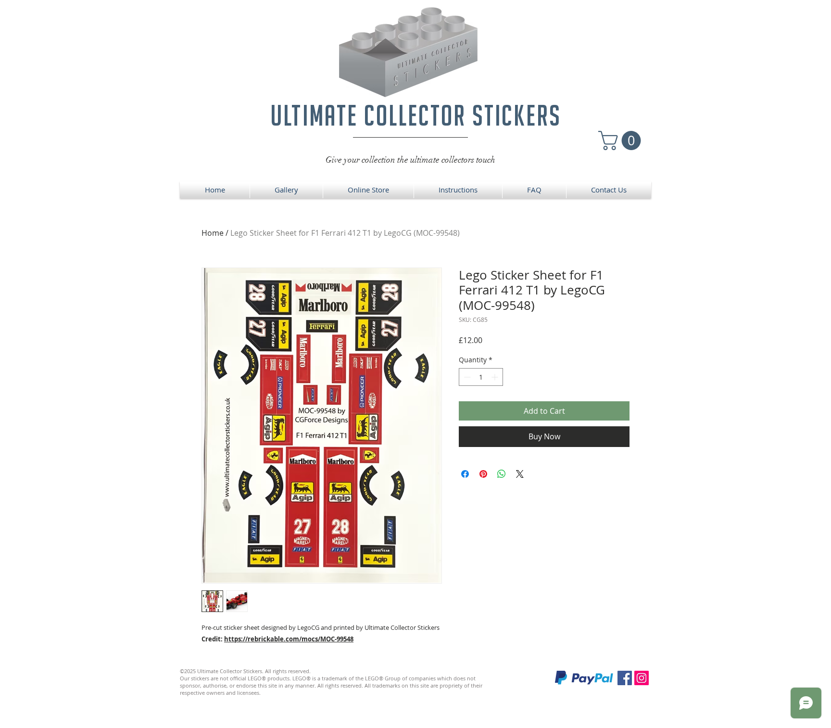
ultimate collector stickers (415, 115)
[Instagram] (641, 678)
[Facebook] (624, 678)
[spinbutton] (481, 377)
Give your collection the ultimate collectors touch (410, 159)
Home (212, 233)
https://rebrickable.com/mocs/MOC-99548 (288, 639)
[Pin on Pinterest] (483, 474)
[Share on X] (520, 474)
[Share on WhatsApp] (501, 474)
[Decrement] (466, 377)
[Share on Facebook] (465, 474)
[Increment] (496, 377)
